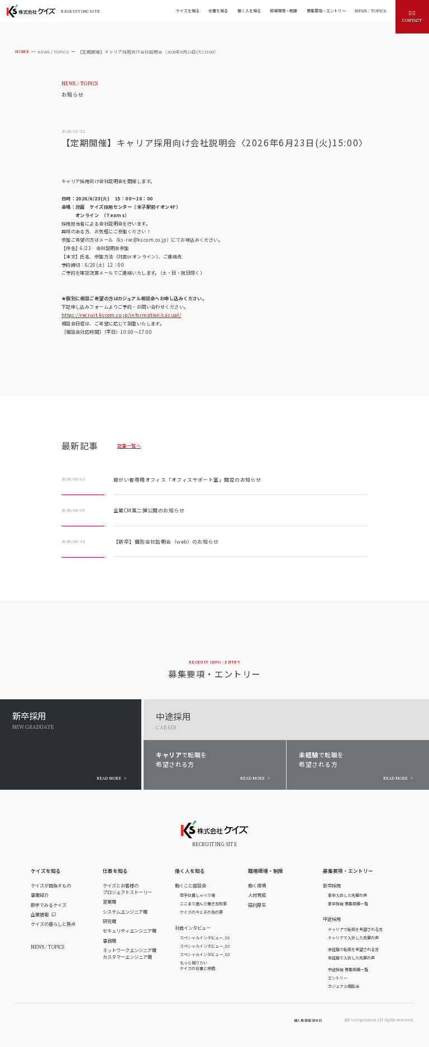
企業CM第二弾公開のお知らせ (148, 510)
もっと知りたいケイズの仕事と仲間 (197, 965)
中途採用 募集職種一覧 (348, 969)
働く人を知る (190, 871)
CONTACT (412, 20)
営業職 (109, 901)
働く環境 (257, 885)
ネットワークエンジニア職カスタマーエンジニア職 (129, 953)
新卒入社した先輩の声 (347, 895)
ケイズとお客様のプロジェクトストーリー (127, 888)
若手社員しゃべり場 (197, 895)
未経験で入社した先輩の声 (351, 957)
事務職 (109, 940)
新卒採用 (332, 885)
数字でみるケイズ (48, 904)
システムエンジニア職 (125, 911)
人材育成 (257, 894)
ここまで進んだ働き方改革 (203, 903)
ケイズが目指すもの (51, 885)
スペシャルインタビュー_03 (205, 954)
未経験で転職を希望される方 (353, 949)
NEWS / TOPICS (53, 52)
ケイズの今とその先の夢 (201, 912)
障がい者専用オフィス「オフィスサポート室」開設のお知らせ (187, 479)
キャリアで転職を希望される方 (355, 929)
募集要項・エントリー (348, 871)
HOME (22, 51)
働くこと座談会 (190, 885)
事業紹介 (40, 894)
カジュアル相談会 (343, 986)
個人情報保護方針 (308, 1020)
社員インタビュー (193, 927)
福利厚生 (257, 904)
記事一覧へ (129, 445)
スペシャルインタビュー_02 (205, 946)
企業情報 (40, 914)
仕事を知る (115, 871)
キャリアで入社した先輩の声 (353, 937)
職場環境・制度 (265, 871)
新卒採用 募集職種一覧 (348, 903)
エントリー (337, 978)
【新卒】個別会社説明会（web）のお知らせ (165, 541)
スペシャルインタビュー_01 (205, 937)
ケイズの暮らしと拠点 (53, 923)
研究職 (109, 921)
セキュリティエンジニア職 (129, 930)
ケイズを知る (46, 871)
